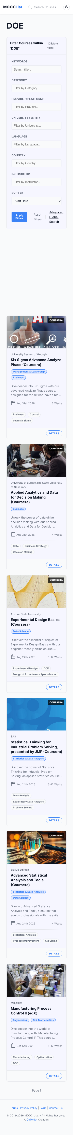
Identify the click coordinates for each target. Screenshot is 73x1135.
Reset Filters (38, 217)
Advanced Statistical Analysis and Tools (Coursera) (29, 880)
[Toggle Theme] (66, 7)
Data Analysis (21, 795)
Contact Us (56, 1108)
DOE (46, 668)
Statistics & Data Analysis (28, 758)
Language (19, 136)
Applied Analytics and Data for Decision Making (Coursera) (34, 497)
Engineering (20, 1020)
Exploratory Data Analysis (28, 801)
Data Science (21, 631)
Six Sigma (51, 940)
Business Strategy (36, 546)
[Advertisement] (36, 272)
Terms (14, 1108)
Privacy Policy (28, 1108)
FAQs (43, 1108)
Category (19, 80)
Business (18, 377)
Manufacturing (21, 1057)
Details (54, 433)
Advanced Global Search (56, 217)
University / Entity (26, 117)
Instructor (21, 174)
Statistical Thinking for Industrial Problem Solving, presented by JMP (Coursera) (36, 747)
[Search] (30, 7)
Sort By (18, 192)
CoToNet (32, 1119)
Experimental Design (25, 668)
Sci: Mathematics (43, 1020)
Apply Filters (19, 217)
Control (34, 414)
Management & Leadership (29, 371)
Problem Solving (22, 807)
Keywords (20, 61)
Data (16, 546)
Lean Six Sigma (22, 420)
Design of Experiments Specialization (35, 674)
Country (19, 155)
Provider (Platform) (28, 99)
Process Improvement (26, 940)
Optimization (44, 1057)
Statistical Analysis (24, 934)
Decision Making (22, 551)
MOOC (12, 7)
